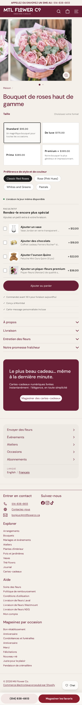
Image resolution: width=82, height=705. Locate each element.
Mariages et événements (17, 540)
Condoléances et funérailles (18, 638)
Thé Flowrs (9, 562)
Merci (6, 647)
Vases (6, 558)
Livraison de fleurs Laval (16, 600)
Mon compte (10, 614)
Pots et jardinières (13, 553)
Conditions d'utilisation (16, 596)
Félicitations (10, 652)
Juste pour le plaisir (14, 661)
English (11, 472)
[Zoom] (66, 75)
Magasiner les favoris (59, 698)
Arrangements (11, 531)
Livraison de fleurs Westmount (20, 605)
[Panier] (67, 11)
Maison (7, 88)
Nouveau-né (10, 656)
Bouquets (8, 535)
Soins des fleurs (12, 587)
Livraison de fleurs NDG (16, 609)
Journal (7, 567)
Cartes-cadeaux (12, 571)
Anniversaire (10, 634)
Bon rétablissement (14, 629)
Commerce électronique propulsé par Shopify (29, 685)
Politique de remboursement (19, 591)
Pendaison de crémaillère (17, 665)
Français (24, 472)
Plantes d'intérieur (13, 549)
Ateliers (7, 544)
